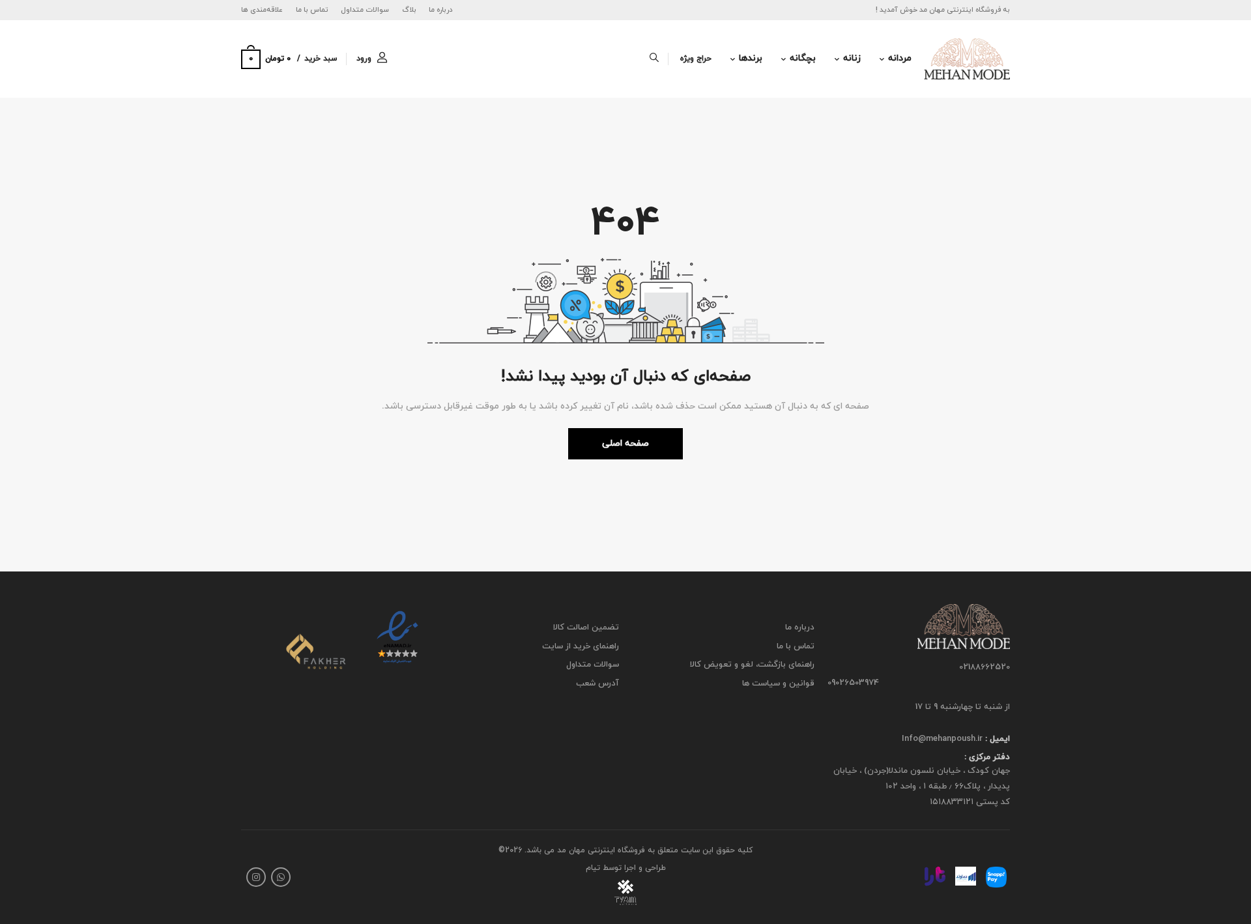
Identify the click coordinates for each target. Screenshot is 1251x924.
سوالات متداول (365, 10)
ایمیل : (996, 739)
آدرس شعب (597, 683)
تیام (593, 868)
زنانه (852, 58)
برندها (750, 58)
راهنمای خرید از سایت (580, 646)
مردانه (900, 58)
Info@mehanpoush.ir (942, 739)
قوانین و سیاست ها (778, 683)
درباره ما (441, 10)
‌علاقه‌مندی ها (262, 10)
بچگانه (803, 58)
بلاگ (409, 10)
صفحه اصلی (625, 443)
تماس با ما (312, 10)
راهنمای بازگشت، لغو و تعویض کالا (752, 665)
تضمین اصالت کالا (586, 627)
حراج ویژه (696, 58)
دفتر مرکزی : (987, 758)
